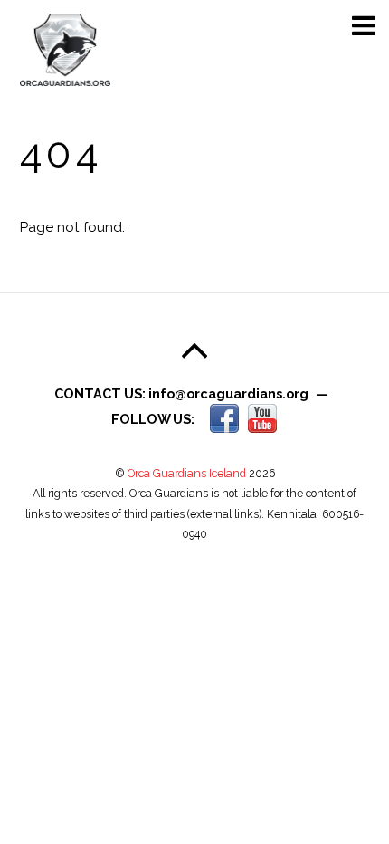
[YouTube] (262, 418)
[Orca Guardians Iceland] (65, 81)
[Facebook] (224, 418)
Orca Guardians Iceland (187, 473)
